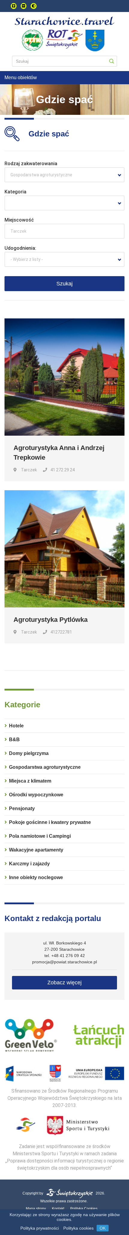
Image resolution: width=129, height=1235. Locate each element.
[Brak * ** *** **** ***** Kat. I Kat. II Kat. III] (64, 202)
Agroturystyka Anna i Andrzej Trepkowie (59, 452)
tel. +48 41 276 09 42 (64, 955)
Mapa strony (36, 1209)
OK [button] (103, 1228)
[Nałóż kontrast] (34, 6)
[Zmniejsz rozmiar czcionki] (23, 6)
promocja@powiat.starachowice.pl (64, 961)
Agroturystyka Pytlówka (51, 619)
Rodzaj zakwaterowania (30, 163)
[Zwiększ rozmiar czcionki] (13, 6)
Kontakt (58, 1209)
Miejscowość (19, 220)
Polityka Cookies (84, 1209)
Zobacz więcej (64, 983)
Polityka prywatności (39, 1228)
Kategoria (15, 192)
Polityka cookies (78, 1228)
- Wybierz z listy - (26, 259)
